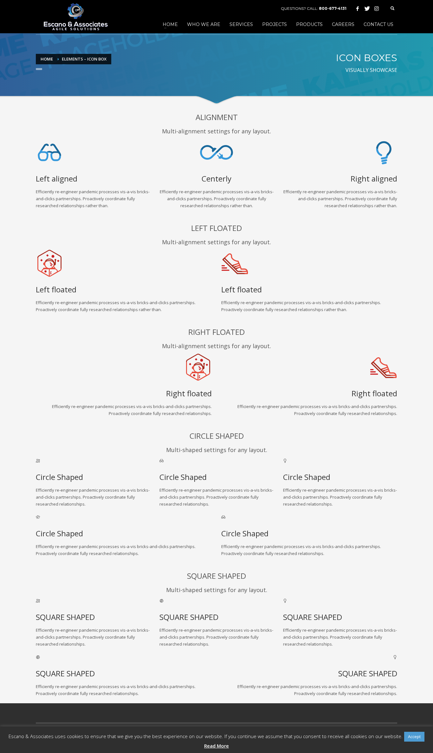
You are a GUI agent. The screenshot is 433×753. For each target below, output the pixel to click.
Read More (216, 746)
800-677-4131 (332, 8)
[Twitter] (367, 8)
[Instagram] (376, 8)
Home (47, 59)
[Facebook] (357, 8)
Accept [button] (414, 736)
